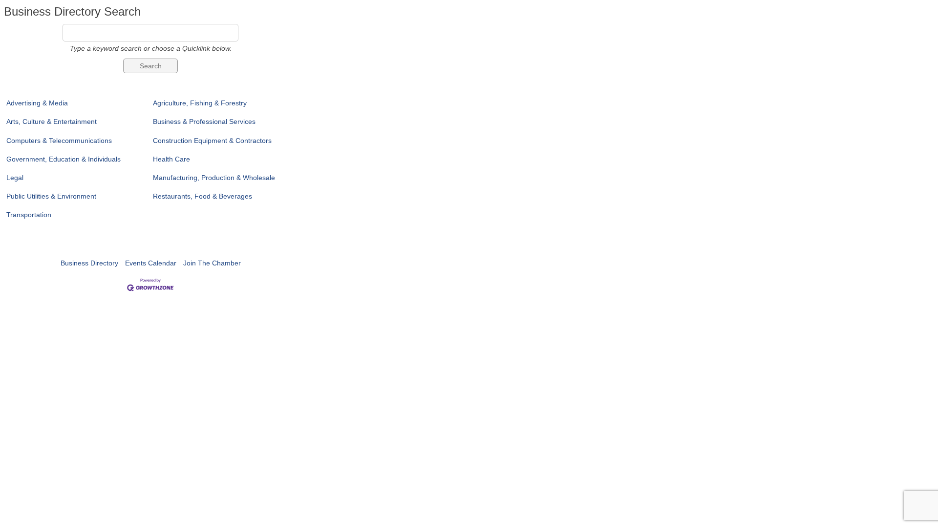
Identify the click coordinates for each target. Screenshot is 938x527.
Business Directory (89, 263)
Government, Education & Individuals (63, 159)
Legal (14, 178)
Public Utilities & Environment (51, 196)
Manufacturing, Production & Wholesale (214, 178)
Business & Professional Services (204, 121)
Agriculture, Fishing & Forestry (200, 103)
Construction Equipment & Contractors (212, 140)
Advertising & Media (37, 103)
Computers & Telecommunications (59, 140)
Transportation (28, 215)
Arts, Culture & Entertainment (51, 121)
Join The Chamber (212, 263)
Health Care (171, 159)
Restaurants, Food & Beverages (202, 196)
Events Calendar (150, 263)
